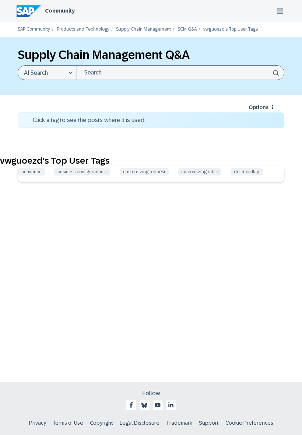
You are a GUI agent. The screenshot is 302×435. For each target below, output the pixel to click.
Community (60, 11)
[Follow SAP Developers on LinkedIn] (171, 405)
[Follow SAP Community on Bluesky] (144, 405)
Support (209, 423)
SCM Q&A (187, 29)
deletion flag (246, 171)
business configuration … (82, 171)
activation (31, 171)
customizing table (199, 171)
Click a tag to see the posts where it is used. (89, 120)
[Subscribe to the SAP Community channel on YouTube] (158, 405)
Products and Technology (83, 29)
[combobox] (180, 72)
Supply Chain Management (143, 29)
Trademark (179, 423)
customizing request (144, 171)
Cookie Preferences (249, 423)
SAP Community (34, 29)
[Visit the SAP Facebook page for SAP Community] (131, 405)
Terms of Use (68, 423)
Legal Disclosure (139, 423)
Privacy (37, 423)
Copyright (101, 423)
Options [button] (258, 107)
